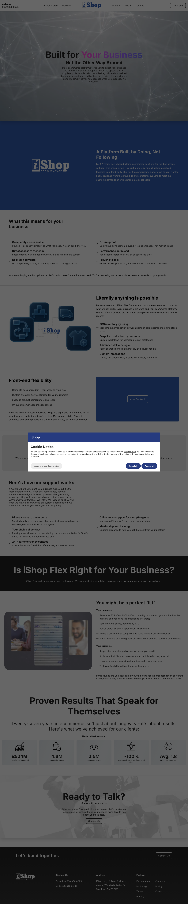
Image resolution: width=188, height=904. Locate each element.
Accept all (149, 466)
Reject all (133, 466)
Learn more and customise (46, 466)
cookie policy (130, 451)
